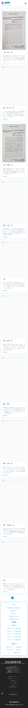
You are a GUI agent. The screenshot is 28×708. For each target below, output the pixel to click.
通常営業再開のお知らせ (14, 616)
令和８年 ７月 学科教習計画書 (14, 631)
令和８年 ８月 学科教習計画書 (14, 628)
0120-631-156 (17, 669)
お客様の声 (13, 680)
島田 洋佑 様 (7, 225)
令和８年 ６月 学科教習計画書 (14, 634)
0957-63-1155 (15, 670)
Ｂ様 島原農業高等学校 (14, 652)
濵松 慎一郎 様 (8, 108)
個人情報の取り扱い (13, 687)
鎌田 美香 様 (7, 463)
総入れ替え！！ (14, 613)
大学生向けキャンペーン (13, 676)
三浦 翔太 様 (7, 52)
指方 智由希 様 (8, 525)
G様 (4, 580)
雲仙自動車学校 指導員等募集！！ (14, 607)
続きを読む (5, 119)
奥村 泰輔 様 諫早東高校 (14, 649)
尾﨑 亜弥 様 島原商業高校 (14, 647)
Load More (14, 622)
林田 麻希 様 (7, 341)
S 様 (4, 279)
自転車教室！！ (14, 610)
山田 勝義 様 (7, 165)
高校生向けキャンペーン (13, 678)
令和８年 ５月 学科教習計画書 (14, 636)
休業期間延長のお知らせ (14, 619)
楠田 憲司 (6, 404)
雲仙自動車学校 (13, 694)
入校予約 (13, 684)
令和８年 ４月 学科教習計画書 (14, 639)
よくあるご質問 (13, 682)
